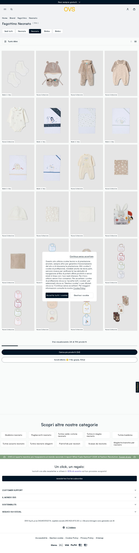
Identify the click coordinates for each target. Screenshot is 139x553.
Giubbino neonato (13, 435)
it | (71, 527)
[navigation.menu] (5, 9)
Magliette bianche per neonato (124, 443)
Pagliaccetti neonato (41, 435)
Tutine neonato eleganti (41, 443)
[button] (137, 387)
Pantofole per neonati (69, 443)
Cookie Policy (72, 538)
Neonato (33, 18)
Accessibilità (41, 538)
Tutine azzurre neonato (14, 443)
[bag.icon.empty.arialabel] (134, 9)
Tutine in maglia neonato (94, 435)
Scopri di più (125, 457)
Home (4, 18)
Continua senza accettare (81, 256)
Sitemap (100, 538)
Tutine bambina (125, 435)
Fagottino (22, 18)
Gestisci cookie (56, 538)
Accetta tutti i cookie (57, 295)
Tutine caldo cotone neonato (67, 435)
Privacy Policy (87, 538)
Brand (12, 18)
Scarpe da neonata (98, 443)
